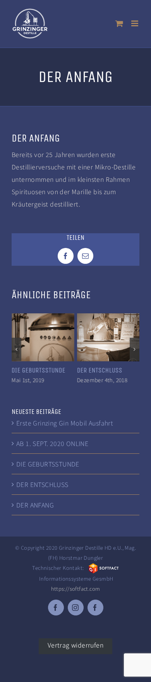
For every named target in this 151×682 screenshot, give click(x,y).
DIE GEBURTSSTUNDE (38, 370)
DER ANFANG (35, 504)
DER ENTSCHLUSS (99, 370)
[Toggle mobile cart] (119, 23)
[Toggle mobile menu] (135, 23)
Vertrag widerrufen (75, 643)
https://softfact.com (75, 587)
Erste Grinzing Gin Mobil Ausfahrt (64, 422)
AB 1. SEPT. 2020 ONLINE (52, 442)
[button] (16, 349)
